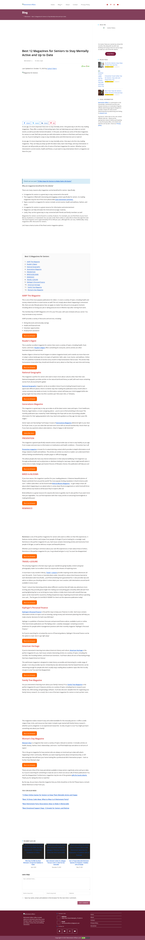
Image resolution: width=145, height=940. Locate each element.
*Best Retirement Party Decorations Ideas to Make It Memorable (45, 804)
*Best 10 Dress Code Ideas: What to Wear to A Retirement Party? (45, 799)
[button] (29, 336)
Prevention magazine (29, 449)
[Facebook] (64, 931)
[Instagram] (69, 931)
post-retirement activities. (64, 199)
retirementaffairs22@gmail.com (70, 923)
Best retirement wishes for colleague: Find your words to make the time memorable (56, 863)
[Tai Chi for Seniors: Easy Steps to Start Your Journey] (101, 65)
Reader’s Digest (32, 264)
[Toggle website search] (93, 4)
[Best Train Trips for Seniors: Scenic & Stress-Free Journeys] (101, 92)
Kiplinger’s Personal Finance (36, 282)
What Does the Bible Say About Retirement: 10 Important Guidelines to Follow (33, 863)
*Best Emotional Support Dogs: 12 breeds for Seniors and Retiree (45, 808)
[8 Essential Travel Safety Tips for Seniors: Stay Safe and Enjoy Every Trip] (101, 78)
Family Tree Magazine (35, 287)
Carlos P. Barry (52, 68)
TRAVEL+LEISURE (32, 280)
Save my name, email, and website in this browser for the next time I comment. (50, 898)
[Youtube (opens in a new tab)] (119, 4)
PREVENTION (31, 272)
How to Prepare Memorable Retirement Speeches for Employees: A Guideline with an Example (79, 863)
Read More (110, 54)
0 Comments (116, 66)
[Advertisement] (56, 36)
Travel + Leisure (51, 573)
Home (92, 914)
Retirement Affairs (103, 102)
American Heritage (34, 285)
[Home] (22, 16)
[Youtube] (75, 931)
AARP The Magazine (33, 262)
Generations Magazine (34, 269)
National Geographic (33, 267)
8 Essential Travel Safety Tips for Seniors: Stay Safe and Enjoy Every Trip (113, 78)
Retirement (27, 61)
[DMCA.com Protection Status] (85, 938)
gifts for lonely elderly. (79, 775)
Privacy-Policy (94, 923)
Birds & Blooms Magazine (61, 483)
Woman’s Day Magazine (35, 290)
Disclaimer (93, 926)
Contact (93, 920)
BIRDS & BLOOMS (32, 274)
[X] (59, 931)
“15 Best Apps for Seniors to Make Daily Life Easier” (54, 181)
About (92, 917)
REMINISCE (30, 277)
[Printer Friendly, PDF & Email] (85, 66)
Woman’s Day (27, 743)
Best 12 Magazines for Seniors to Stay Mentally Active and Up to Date (49, 16)
